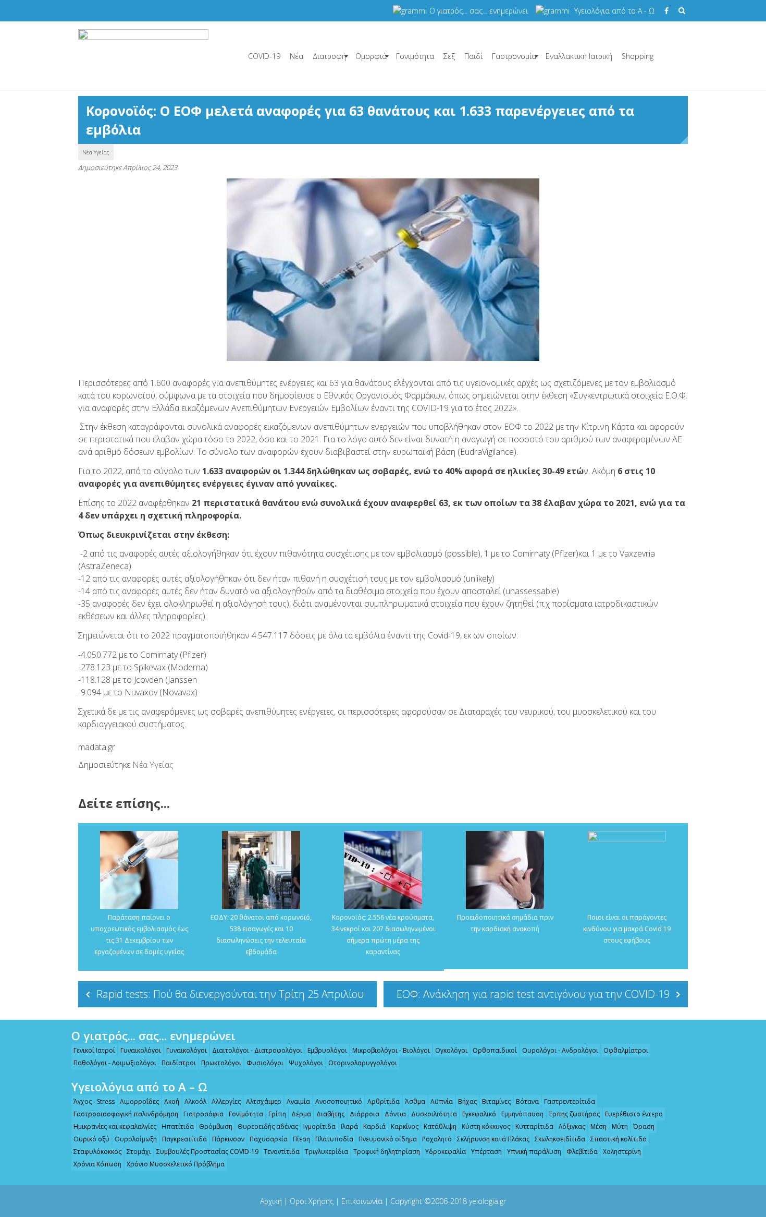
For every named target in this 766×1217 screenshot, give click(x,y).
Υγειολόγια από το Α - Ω (614, 11)
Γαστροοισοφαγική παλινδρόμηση (125, 1114)
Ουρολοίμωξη (136, 1139)
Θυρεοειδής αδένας (268, 1126)
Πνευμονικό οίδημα (388, 1139)
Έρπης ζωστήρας (574, 1114)
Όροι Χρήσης (311, 1201)
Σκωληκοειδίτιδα (560, 1139)
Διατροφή (329, 56)
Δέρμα (301, 1114)
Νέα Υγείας (95, 152)
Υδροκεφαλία (445, 1151)
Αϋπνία (441, 1101)
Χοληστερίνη (622, 1151)
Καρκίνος (404, 1126)
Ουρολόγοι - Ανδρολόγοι (560, 1050)
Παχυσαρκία (269, 1139)
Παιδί (473, 56)
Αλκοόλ (195, 1101)
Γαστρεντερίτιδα (569, 1101)
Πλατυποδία (334, 1139)
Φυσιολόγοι (264, 1062)
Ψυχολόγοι (306, 1062)
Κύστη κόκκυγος (486, 1126)
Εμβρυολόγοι (327, 1050)
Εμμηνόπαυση (522, 1114)
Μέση (598, 1126)
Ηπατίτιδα (178, 1126)
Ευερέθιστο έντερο (634, 1114)
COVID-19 (264, 56)
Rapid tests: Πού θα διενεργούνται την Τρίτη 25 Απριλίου (230, 994)
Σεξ (449, 56)
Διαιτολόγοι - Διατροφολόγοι (257, 1050)
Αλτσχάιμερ (263, 1101)
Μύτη (620, 1126)
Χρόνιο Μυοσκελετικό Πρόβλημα (176, 1164)
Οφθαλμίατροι (625, 1050)
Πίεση (301, 1139)
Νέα (296, 56)
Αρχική (271, 1201)
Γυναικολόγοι (140, 1050)
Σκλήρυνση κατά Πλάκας (493, 1139)
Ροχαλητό (437, 1139)
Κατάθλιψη (440, 1126)
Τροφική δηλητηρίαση (386, 1151)
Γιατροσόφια (203, 1114)
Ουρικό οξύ (91, 1139)
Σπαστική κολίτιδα (618, 1139)
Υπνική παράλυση (534, 1151)
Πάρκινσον (228, 1139)
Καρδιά (374, 1126)
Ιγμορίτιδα (319, 1126)
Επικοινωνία (361, 1201)
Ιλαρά (349, 1126)
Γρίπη (277, 1114)
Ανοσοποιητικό (338, 1101)
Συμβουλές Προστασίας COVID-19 (207, 1151)
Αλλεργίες (226, 1101)
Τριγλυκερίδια (326, 1151)
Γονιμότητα (415, 56)
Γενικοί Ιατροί (94, 1050)
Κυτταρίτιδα (534, 1126)
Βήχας (467, 1101)
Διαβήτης (330, 1114)
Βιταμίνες (496, 1101)
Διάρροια (364, 1114)
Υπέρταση (486, 1151)
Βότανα (527, 1101)
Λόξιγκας (572, 1126)
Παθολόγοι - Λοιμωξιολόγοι (114, 1062)
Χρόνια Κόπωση (97, 1164)
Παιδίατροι (179, 1062)
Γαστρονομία (514, 56)
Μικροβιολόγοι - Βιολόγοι (391, 1050)
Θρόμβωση (215, 1126)
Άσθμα (415, 1101)
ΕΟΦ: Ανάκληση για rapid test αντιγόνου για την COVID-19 (533, 994)
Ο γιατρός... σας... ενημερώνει (478, 11)
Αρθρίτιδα (383, 1101)
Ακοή (171, 1101)
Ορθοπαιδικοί (495, 1050)
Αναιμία (298, 1101)
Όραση (643, 1126)
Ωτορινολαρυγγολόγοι (362, 1062)
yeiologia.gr (487, 1201)
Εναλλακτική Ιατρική (579, 56)
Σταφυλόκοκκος (97, 1151)
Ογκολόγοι (451, 1050)
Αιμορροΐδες (139, 1101)
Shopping (637, 56)
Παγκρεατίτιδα (184, 1139)
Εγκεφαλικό (479, 1114)
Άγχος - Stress (94, 1101)
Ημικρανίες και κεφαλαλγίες (114, 1126)
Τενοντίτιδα (282, 1151)
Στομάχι (139, 1151)
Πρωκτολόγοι (221, 1062)
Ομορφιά (371, 56)
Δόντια (395, 1114)
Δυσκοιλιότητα (434, 1114)
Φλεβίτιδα (582, 1151)
